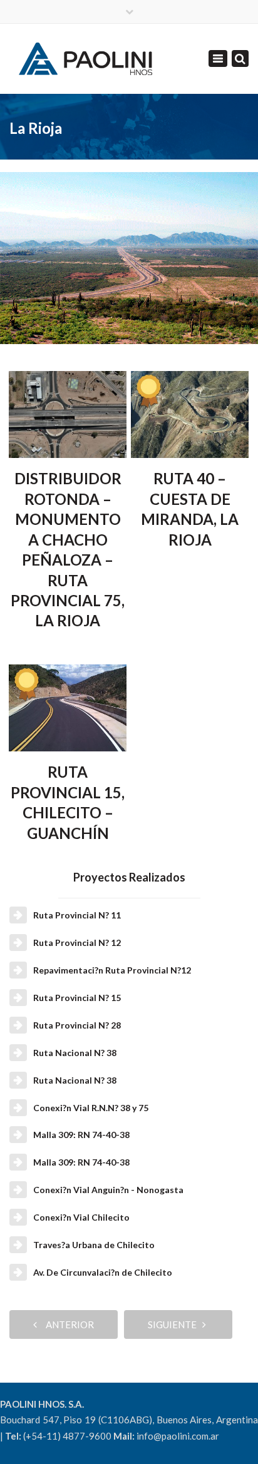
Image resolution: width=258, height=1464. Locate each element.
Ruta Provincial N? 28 (77, 1025)
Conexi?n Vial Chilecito (81, 1217)
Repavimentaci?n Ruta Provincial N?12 (112, 970)
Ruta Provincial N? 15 (77, 997)
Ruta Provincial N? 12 (77, 942)
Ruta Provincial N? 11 (77, 915)
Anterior (67, 1324)
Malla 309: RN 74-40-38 (81, 1134)
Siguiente (175, 1324)
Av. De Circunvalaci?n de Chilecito (102, 1272)
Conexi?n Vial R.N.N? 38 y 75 (90, 1107)
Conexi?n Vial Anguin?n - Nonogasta (108, 1189)
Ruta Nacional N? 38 (74, 1052)
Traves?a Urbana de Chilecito (94, 1244)
